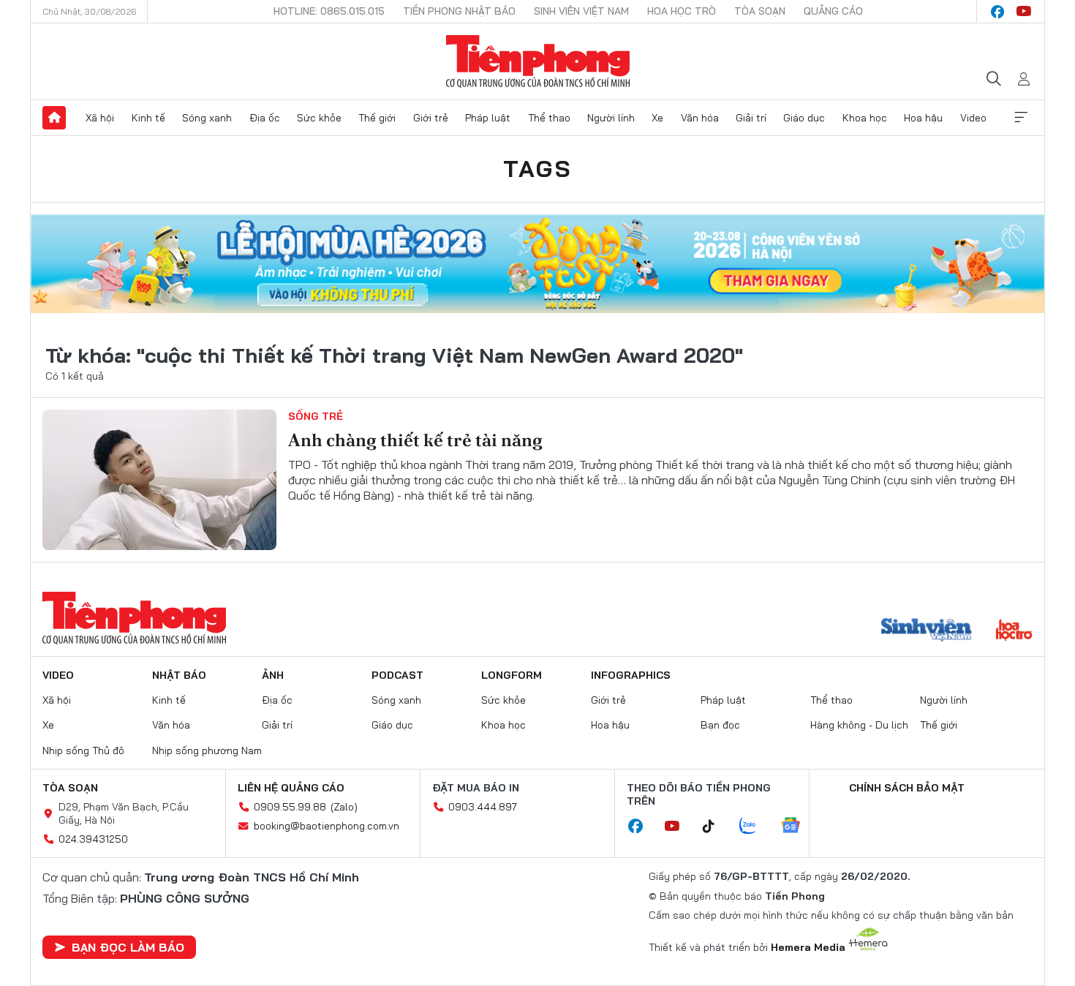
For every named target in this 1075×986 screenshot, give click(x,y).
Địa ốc (264, 117)
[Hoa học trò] (1014, 631)
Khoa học (864, 117)
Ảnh (273, 675)
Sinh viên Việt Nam (581, 11)
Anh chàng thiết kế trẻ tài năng (415, 440)
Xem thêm (1021, 117)
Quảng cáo (833, 11)
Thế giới (377, 117)
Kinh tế (148, 117)
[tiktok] (716, 826)
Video (973, 117)
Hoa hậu (923, 117)
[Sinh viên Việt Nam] (926, 631)
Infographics (631, 675)
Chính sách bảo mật (907, 787)
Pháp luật (487, 117)
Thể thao (549, 117)
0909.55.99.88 (290, 806)
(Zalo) (344, 806)
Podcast (397, 675)
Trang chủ (54, 117)
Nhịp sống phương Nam (207, 750)
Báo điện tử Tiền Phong (538, 61)
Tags (537, 168)
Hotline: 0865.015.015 (329, 11)
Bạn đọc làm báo (128, 947)
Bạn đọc (720, 724)
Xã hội (100, 117)
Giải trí (751, 117)
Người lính (611, 117)
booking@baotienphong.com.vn (326, 825)
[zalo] (755, 826)
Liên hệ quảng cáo (291, 787)
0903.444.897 (482, 806)
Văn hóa (700, 117)
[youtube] (1024, 11)
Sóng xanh (207, 117)
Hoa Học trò (681, 11)
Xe (657, 117)
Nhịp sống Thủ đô (83, 750)
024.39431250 (93, 839)
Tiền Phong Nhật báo (459, 11)
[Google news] (798, 826)
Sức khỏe (319, 117)
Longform (511, 675)
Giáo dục (804, 117)
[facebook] (997, 11)
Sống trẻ (315, 416)
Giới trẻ (430, 117)
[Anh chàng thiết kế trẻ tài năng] (159, 480)
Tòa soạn (759, 11)
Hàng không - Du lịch (859, 724)
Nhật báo (179, 675)
